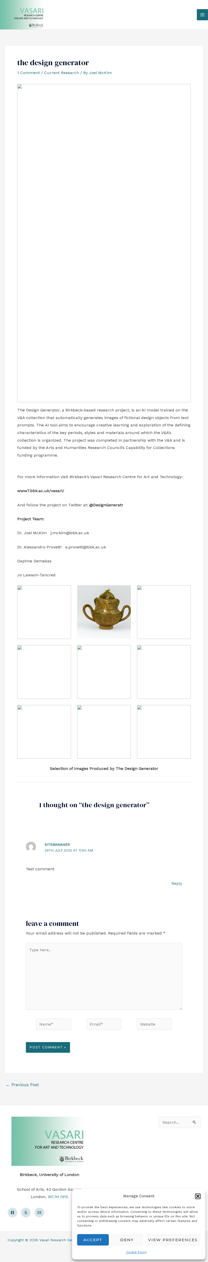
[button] (197, 1196)
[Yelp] (26, 1212)
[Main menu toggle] (202, 14)
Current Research (61, 72)
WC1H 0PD (58, 1196)
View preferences (173, 1239)
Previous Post (22, 1085)
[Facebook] (12, 1212)
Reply (176, 883)
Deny (127, 1239)
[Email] (39, 1212)
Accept (92, 1239)
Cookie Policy (136, 1252)
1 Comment (28, 72)
